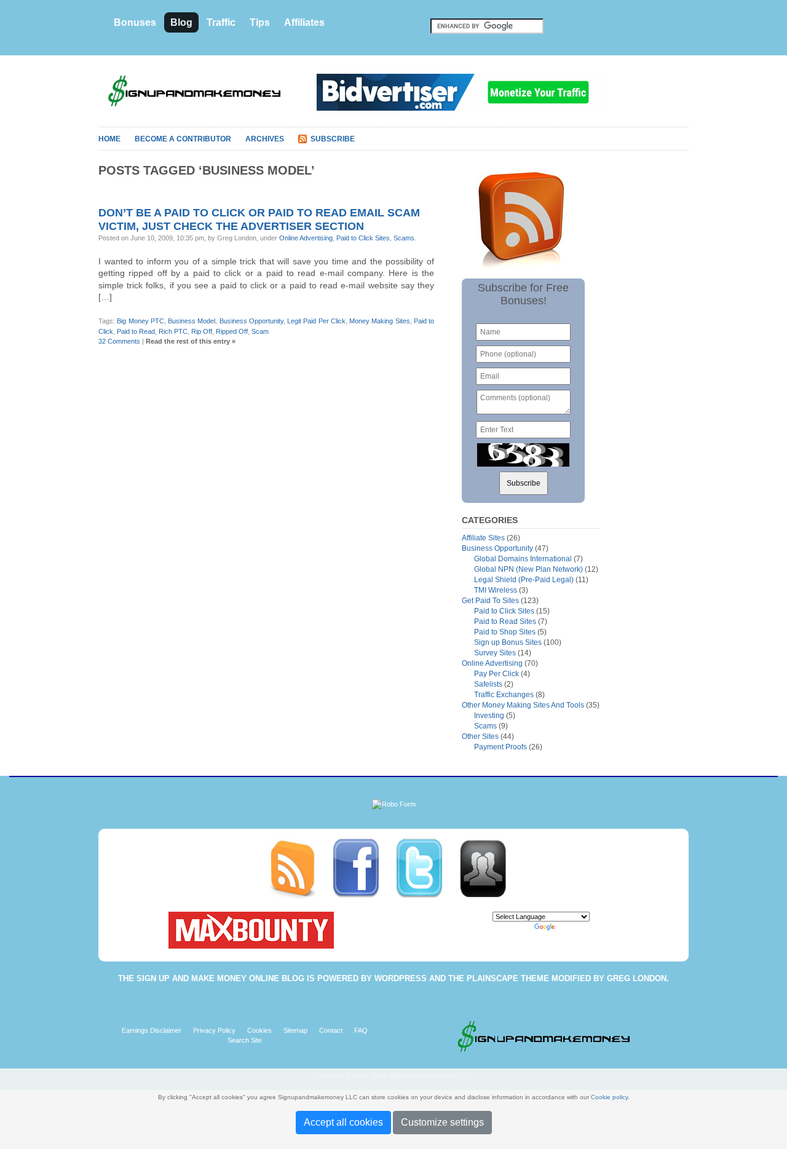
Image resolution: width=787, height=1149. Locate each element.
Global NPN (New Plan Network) (528, 569)
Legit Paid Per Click (316, 321)
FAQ (361, 1030)
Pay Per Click (496, 673)
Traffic (221, 22)
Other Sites (480, 736)
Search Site (244, 1040)
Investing (489, 715)
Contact (330, 1030)
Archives (264, 139)
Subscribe (332, 139)
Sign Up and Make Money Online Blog (220, 978)
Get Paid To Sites (490, 600)
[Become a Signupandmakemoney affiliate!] (489, 868)
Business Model (191, 321)
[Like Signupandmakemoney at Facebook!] (363, 868)
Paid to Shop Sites (505, 632)
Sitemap (295, 1030)
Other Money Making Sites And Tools (523, 705)
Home (109, 139)
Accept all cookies (343, 1122)
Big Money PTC (140, 321)
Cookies (259, 1030)
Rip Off (201, 331)
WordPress (400, 978)
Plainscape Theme (508, 978)
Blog (181, 22)
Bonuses (135, 22)
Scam (260, 331)
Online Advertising (306, 238)
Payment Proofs (500, 747)
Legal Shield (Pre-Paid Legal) (524, 579)
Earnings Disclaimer (151, 1030)
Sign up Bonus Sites (508, 642)
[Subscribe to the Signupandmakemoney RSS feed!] (299, 868)
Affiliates (304, 22)
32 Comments (119, 341)
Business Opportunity (251, 321)
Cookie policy (609, 1097)
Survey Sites (495, 653)
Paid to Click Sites (363, 238)
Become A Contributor (183, 139)
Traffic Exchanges (504, 694)
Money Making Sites (379, 321)
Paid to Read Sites (505, 621)
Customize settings (442, 1122)
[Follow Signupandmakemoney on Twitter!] (426, 868)
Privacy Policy (214, 1030)
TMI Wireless (495, 590)
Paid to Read (136, 331)
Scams (404, 238)
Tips (260, 22)
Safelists (488, 684)
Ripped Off (232, 331)
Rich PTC (173, 331)
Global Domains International (523, 559)
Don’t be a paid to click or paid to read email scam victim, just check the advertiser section (259, 219)
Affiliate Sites (483, 538)
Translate (571, 927)
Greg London (636, 978)
